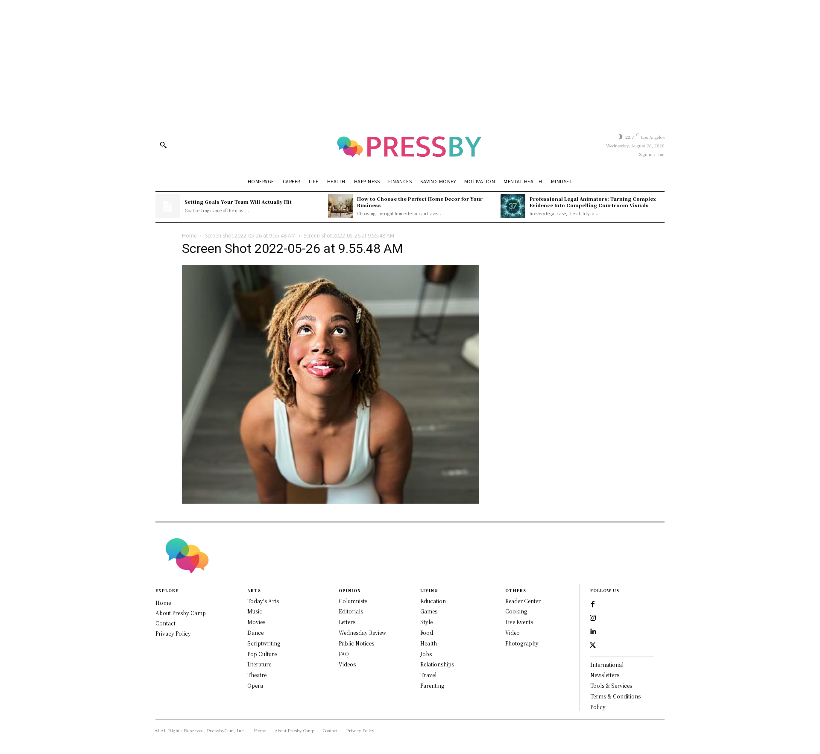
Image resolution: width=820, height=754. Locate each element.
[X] (593, 645)
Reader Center (523, 600)
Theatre (256, 674)
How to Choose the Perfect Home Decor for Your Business (420, 201)
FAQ (344, 653)
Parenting (432, 685)
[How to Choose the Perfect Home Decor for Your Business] (340, 206)
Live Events (519, 621)
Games (428, 611)
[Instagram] (593, 618)
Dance (255, 632)
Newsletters (604, 674)
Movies (256, 621)
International (607, 664)
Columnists (353, 600)
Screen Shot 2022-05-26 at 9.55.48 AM (250, 235)
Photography (522, 643)
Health (428, 643)
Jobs (426, 653)
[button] (163, 145)
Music (254, 611)
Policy (598, 706)
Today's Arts (263, 600)
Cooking (516, 611)
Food (426, 632)
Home (189, 235)
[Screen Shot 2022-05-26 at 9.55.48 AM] (330, 501)
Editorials (351, 611)
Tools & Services (611, 685)
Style (426, 621)
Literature (259, 664)
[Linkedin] (593, 632)
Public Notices (356, 643)
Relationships (437, 664)
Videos (347, 664)
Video (512, 632)
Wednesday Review (362, 632)
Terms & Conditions (615, 696)
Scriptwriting (263, 643)
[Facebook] (593, 604)
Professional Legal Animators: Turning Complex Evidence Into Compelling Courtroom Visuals (593, 201)
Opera (255, 685)
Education (433, 600)
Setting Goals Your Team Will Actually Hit (238, 201)
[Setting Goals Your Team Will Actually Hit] (167, 206)
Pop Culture (262, 653)
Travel (428, 674)
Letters (347, 621)
